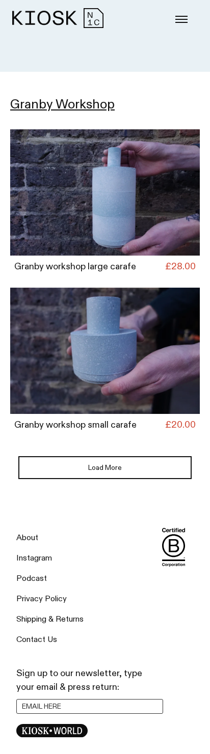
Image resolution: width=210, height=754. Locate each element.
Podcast (31, 578)
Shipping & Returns (50, 619)
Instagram (34, 558)
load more (105, 467)
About (27, 538)
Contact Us (36, 639)
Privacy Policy (41, 599)
